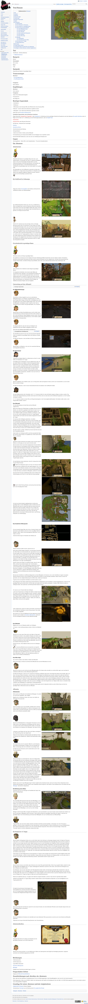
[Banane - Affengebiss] (56, 467)
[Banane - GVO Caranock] (56, 228)
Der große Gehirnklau (77, 116)
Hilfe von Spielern (4, 34)
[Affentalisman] (14, 647)
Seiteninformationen (4, 59)
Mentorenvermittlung (4, 26)
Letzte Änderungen (4, 46)
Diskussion (17, 4)
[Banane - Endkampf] (52, 890)
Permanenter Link (4, 58)
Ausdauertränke (16, 121)
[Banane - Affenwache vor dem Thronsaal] (56, 721)
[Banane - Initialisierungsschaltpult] (56, 338)
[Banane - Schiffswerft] (56, 207)
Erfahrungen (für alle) (4, 35)
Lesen (54, 4)
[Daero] (15, 264)
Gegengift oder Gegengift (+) (27, 116)
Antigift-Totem (50, 117)
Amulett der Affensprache (25, 112)
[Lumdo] (15, 354)
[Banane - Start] (56, 162)
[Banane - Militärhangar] (56, 309)
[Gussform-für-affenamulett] (14, 484)
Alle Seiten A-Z (3, 42)
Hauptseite (3, 12)
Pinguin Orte (3, 24)
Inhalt (5, 15)
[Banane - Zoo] (56, 800)
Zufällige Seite (3, 47)
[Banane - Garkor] (56, 443)
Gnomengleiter (24, 188)
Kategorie (15, 990)
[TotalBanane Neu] (55, 934)
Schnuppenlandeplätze (5, 17)
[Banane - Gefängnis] (56, 416)
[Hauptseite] (6, 5)
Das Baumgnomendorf (19, 78)
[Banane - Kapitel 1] (56, 189)
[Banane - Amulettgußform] (56, 485)
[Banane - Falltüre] (56, 594)
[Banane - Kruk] (56, 741)
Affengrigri (15, 785)
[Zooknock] (16, 544)
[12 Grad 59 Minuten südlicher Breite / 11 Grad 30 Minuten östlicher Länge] (56, 532)
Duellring (15, 125)
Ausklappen (77, 286)
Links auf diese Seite (5, 52)
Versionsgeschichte (68, 4)
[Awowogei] (16, 754)
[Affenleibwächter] (15, 718)
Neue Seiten (3, 45)
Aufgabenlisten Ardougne (18, 986)
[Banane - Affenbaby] (56, 640)
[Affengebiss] (14, 464)
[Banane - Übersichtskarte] (68, 24)
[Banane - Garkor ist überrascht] (56, 701)
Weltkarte (5, 21)
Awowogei (22, 988)
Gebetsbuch (37, 116)
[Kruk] (16, 740)
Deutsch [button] (81, 1)
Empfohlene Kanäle (4, 40)
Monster (5, 19)
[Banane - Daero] (56, 271)
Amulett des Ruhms (17, 127)
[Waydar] (16, 293)
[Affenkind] (15, 631)
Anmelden (85, 1)
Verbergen (28, 11)
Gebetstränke (15, 119)
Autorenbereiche (5, 32)
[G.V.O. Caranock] (14, 219)
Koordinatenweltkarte (5, 23)
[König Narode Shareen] (15, 152)
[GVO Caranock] (16, 389)
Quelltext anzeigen (59, 4)
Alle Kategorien (3, 43)
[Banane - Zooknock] (56, 557)
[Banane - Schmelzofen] (56, 612)
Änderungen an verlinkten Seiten (4, 54)
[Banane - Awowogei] (56, 766)
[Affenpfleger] (15, 796)
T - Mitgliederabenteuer (18, 54)
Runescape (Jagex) (4, 38)
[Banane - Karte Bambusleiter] (56, 508)
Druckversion (3, 57)
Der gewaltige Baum (18, 77)
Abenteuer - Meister (22, 990)
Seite (13, 4)
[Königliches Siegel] (14, 175)
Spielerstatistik (5, 29)
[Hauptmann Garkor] (14, 438)
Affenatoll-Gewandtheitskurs (24, 973)
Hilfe (1, 49)
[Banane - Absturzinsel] (56, 362)
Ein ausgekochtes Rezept (39, 988)
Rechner (5, 31)
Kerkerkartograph (5, 27)
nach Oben (86, 1003)
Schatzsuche (5, 18)
